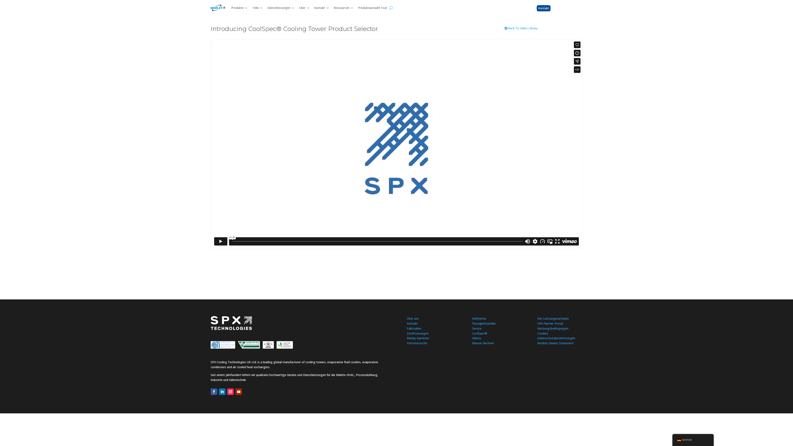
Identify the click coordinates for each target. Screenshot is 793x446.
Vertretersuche (417, 343)
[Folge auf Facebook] (214, 391)
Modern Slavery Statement (555, 343)
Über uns (413, 318)
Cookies (542, 333)
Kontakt (319, 8)
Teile (255, 8)
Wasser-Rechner (483, 343)
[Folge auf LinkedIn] (222, 391)
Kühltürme (479, 318)
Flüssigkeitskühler (484, 323)
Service (477, 328)
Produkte (237, 8)
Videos (476, 338)
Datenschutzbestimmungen (556, 338)
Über (302, 8)
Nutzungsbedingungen (552, 328)
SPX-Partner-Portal (550, 323)
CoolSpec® (479, 333)
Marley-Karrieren (418, 338)
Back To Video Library (522, 28)
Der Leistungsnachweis (553, 318)
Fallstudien (414, 328)
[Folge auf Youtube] (238, 391)
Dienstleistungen (278, 8)
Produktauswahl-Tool (372, 8)
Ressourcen (341, 8)
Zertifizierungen (418, 333)
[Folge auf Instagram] (230, 391)
